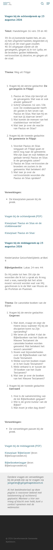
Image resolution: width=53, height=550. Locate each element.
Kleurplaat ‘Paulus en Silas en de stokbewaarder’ (23, 224)
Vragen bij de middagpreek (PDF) (23, 446)
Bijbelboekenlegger (15, 462)
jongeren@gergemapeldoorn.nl (25, 482)
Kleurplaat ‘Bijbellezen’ (17, 452)
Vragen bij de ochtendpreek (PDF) (23, 216)
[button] (48, 3)
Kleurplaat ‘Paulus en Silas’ (20, 233)
